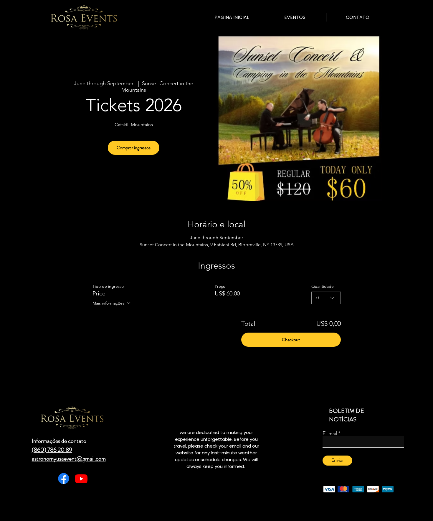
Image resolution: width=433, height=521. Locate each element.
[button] (294, 17)
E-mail (330, 433)
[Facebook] (63, 478)
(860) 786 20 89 (52, 450)
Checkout (291, 339)
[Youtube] (81, 478)
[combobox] (326, 298)
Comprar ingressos (134, 147)
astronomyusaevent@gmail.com (69, 458)
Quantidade (322, 286)
